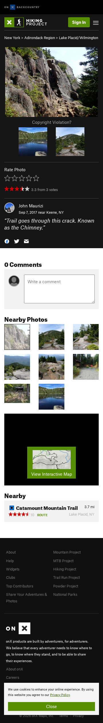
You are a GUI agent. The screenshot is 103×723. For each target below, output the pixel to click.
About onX (14, 669)
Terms (63, 716)
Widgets (12, 569)
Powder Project (65, 586)
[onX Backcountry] (22, 7)
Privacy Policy (60, 695)
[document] (51, 699)
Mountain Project (67, 552)
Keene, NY (55, 212)
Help (10, 560)
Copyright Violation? (51, 122)
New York (12, 37)
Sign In (79, 22)
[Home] (28, 22)
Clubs (10, 577)
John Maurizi (31, 205)
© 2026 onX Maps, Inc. (36, 716)
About (11, 552)
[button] (6, 241)
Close (51, 706)
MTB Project (63, 560)
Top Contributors (19, 586)
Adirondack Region (39, 37)
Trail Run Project (66, 577)
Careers (12, 677)
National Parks (65, 594)
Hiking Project (64, 569)
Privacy (78, 716)
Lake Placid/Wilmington (78, 37)
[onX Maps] (18, 633)
